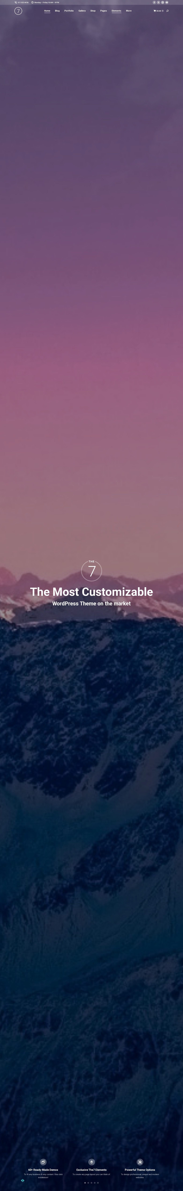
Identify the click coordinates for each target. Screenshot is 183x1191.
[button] (22, 1180)
